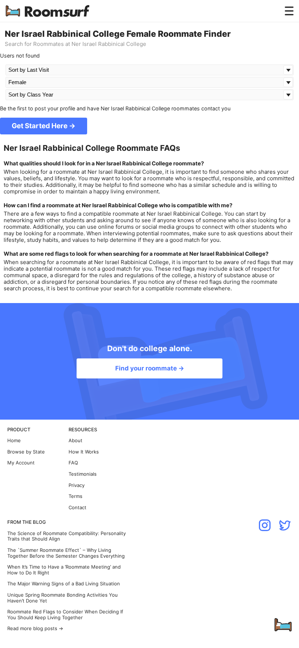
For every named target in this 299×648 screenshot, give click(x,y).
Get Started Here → (43, 126)
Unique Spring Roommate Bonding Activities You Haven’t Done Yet (62, 598)
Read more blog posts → (35, 628)
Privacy (77, 485)
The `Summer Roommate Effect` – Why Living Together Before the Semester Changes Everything (66, 553)
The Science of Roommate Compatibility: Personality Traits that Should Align (66, 536)
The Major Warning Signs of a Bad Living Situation (63, 583)
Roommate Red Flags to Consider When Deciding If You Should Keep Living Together (65, 614)
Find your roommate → (149, 368)
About (75, 440)
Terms (75, 496)
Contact (77, 507)
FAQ (73, 463)
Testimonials (83, 474)
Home (14, 440)
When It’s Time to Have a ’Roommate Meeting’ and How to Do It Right (64, 570)
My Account (21, 463)
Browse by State (26, 452)
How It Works (84, 452)
